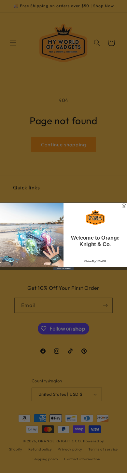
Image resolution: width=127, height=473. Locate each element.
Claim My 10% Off (95, 261)
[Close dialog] (124, 206)
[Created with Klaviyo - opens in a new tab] (63, 268)
